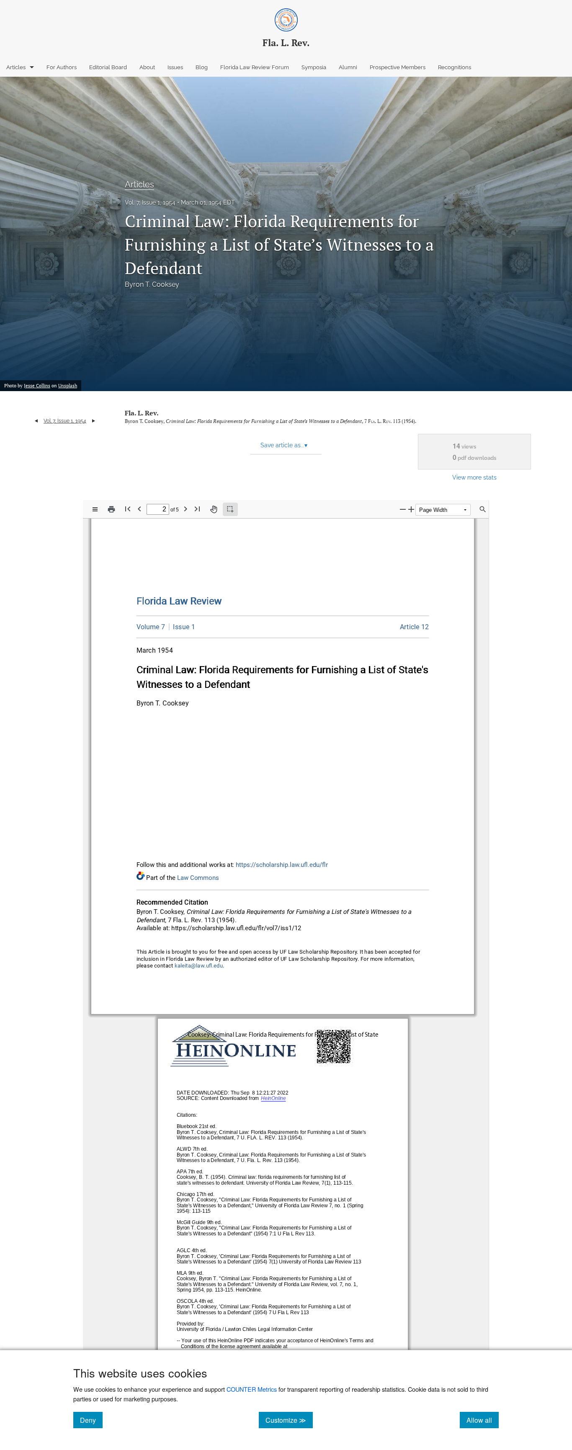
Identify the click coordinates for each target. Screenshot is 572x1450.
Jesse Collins (37, 386)
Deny (91, 1420)
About (147, 67)
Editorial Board (108, 67)
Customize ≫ (289, 1420)
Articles (16, 67)
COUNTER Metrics (252, 1389)
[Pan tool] (213, 509)
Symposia (313, 67)
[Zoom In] (411, 509)
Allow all (482, 1420)
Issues (175, 67)
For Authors (61, 67)
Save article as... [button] (283, 445)
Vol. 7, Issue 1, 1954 (150, 202)
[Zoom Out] (403, 509)
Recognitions (454, 67)
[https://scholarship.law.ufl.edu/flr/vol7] (151, 627)
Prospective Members (397, 67)
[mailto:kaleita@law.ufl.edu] (199, 965)
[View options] (95, 509)
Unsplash (67, 386)
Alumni (348, 67)
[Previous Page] (139, 508)
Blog (202, 67)
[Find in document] (482, 509)
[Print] (111, 509)
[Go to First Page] (128, 508)
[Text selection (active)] (230, 509)
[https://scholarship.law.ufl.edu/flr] (179, 601)
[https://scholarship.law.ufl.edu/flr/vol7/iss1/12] (414, 627)
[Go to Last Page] (197, 508)
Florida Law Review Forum (254, 67)
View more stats (474, 477)
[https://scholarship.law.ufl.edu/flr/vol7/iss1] (182, 626)
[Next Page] (185, 508)
